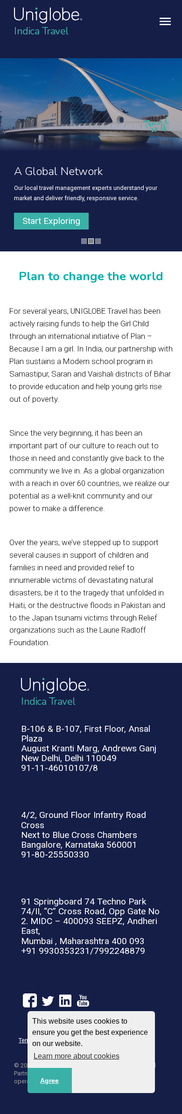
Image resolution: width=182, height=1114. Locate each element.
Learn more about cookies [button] (76, 1056)
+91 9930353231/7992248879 (83, 950)
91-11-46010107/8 (59, 768)
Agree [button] (49, 1080)
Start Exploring (51, 221)
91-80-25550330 (55, 854)
